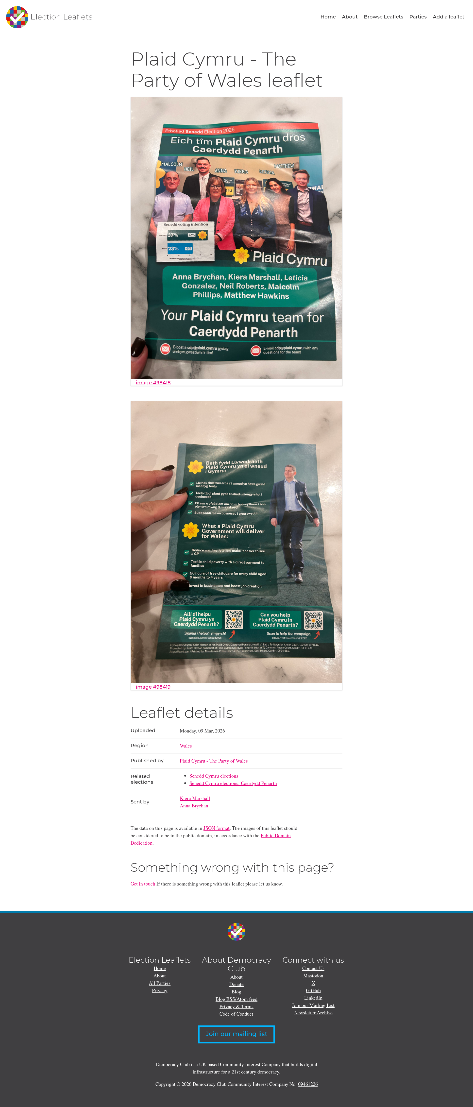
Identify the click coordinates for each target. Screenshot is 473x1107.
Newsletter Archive (313, 1012)
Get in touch (143, 883)
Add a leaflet (448, 17)
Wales (186, 745)
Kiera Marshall (195, 798)
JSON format (216, 828)
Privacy (159, 990)
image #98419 (153, 687)
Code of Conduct (236, 1013)
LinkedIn (313, 997)
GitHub (313, 990)
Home (328, 17)
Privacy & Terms (236, 1006)
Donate (236, 984)
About (350, 17)
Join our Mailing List (313, 1005)
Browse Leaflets (383, 17)
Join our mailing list (236, 1034)
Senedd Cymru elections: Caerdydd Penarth (233, 783)
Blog (236, 991)
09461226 (308, 1084)
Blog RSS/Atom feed (236, 999)
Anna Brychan (194, 805)
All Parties (159, 983)
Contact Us (313, 968)
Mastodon (313, 975)
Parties (418, 17)
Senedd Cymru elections (213, 775)
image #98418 (153, 382)
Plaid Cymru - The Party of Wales (214, 760)
